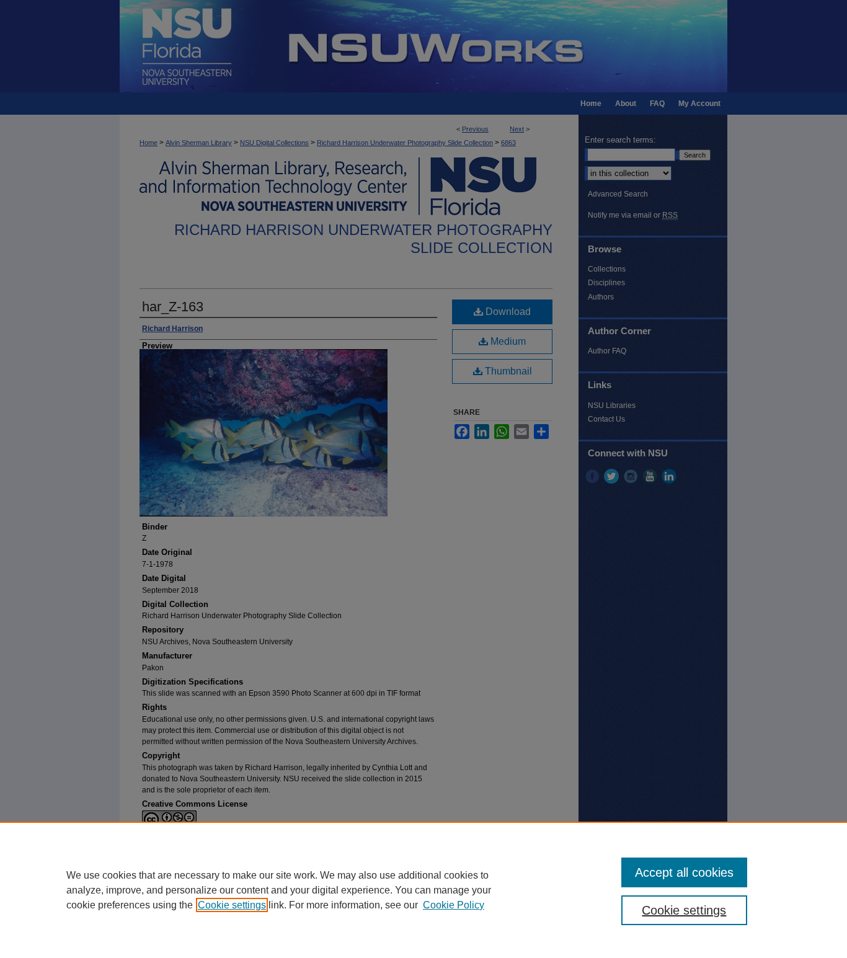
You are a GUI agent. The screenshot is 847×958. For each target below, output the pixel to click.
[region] (423, 890)
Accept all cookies (684, 872)
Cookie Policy (453, 905)
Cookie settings (232, 905)
